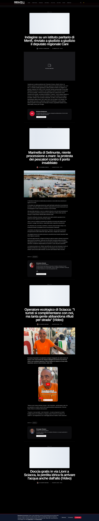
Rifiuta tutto (64, 517)
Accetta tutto (78, 517)
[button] (48, 384)
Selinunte (35, 256)
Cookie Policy (30, 519)
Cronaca (41, 2)
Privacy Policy (39, 519)
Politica (53, 2)
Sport (64, 2)
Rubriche (69, 2)
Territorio (34, 2)
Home (29, 2)
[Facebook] (37, 271)
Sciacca (34, 422)
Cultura (59, 2)
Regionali (47, 2)
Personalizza (70, 517)
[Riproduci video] (48, 384)
